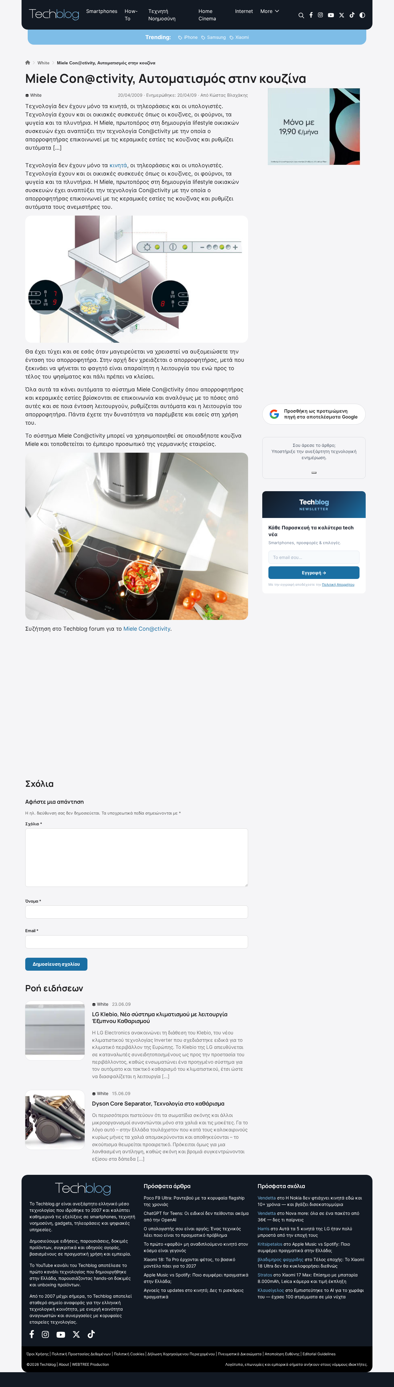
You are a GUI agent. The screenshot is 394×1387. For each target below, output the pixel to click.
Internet (244, 11)
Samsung (216, 37)
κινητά (118, 165)
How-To (131, 15)
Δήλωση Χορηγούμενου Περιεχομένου (181, 1354)
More (266, 11)
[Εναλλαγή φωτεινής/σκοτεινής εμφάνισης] (362, 14)
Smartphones (101, 11)
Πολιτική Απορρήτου (338, 584)
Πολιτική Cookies (129, 1354)
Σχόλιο (33, 823)
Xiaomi (242, 37)
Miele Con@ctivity (146, 628)
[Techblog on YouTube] (331, 14)
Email (31, 930)
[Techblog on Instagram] (320, 14)
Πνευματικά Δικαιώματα (240, 1354)
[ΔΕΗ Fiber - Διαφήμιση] (314, 126)
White (36, 95)
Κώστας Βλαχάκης (229, 95)
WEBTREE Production (90, 1364)
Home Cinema (207, 15)
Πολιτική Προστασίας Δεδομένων (81, 1354)
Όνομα (33, 901)
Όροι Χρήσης (37, 1354)
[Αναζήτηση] (301, 15)
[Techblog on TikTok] (352, 14)
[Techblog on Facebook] (311, 14)
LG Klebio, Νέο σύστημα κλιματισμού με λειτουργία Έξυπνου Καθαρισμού (159, 1017)
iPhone (191, 37)
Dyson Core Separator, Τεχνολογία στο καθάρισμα (158, 1103)
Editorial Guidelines (319, 1354)
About (64, 1364)
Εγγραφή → (314, 572)
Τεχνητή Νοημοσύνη (161, 15)
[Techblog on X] (341, 14)
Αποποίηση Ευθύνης (282, 1354)
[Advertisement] (136, 704)
